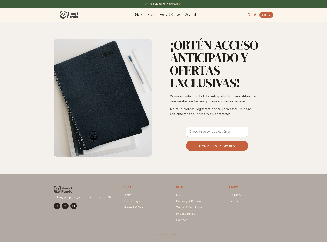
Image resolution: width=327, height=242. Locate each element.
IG (57, 206)
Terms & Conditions (189, 207)
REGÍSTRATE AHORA (217, 146)
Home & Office (169, 14)
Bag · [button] (266, 14)
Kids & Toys (132, 201)
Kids (151, 14)
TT (73, 206)
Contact (181, 220)
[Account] (255, 14)
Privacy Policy (185, 213)
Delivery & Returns (188, 201)
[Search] (249, 14)
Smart (69, 15)
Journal (190, 14)
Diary (138, 14)
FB (65, 206)
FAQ (179, 194)
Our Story (235, 194)
